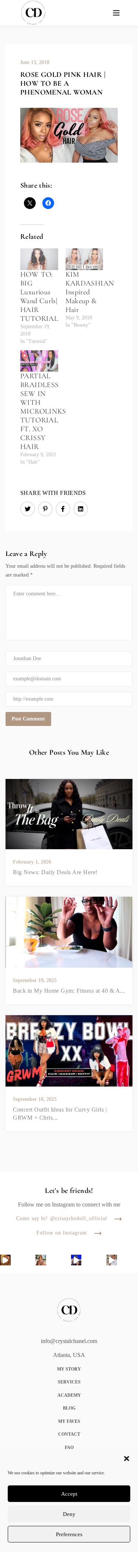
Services (69, 1382)
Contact (69, 1434)
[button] (126, 1458)
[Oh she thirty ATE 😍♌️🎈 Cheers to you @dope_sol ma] (5, 1260)
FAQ (69, 1447)
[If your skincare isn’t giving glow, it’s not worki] (111, 1260)
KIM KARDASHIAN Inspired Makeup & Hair (90, 292)
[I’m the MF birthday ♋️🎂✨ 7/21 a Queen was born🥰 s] (40, 1260)
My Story (69, 1369)
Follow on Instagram (61, 1233)
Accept (69, 1494)
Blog (69, 1408)
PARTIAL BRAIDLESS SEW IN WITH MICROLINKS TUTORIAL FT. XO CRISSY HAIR (43, 411)
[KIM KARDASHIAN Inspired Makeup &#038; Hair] (84, 259)
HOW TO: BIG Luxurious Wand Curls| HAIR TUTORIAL (39, 296)
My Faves (69, 1421)
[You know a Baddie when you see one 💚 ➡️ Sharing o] (76, 1260)
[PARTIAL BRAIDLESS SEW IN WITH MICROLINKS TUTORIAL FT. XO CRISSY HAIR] (39, 361)
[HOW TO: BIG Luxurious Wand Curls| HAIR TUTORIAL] (39, 259)
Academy (69, 1395)
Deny (69, 1514)
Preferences (69, 1534)
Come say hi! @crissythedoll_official (61, 1218)
